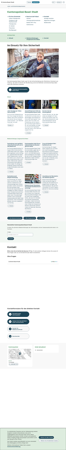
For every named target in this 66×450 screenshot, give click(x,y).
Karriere (28, 18)
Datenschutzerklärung (13, 446)
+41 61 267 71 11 (14, 364)
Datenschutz (29, 24)
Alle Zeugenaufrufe (30, 218)
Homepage (11, 362)
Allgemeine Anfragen (49, 20)
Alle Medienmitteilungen (16, 218)
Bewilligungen (12, 30)
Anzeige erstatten (49, 18)
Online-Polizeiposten (14, 18)
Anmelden (10, 238)
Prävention (12, 28)
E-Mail (9, 232)
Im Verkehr (12, 26)
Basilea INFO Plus (31, 22)
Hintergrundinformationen (33, 20)
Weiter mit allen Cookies (47, 437)
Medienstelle (47, 22)
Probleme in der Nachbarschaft (13, 21)
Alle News (41, 218)
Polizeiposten (12, 24)
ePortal (59, 2)
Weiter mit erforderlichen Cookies (49, 440)
